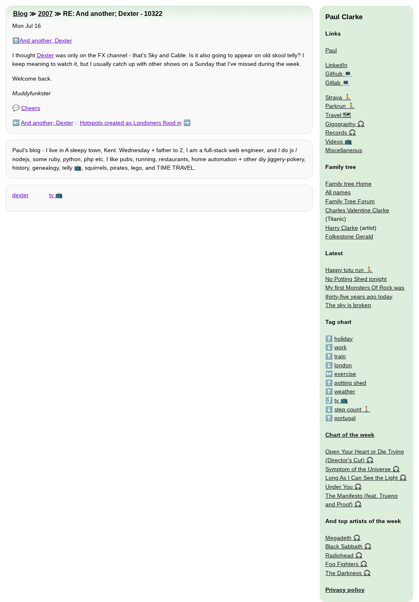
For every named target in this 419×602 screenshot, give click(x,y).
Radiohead (339, 555)
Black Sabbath (344, 546)
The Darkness (343, 573)
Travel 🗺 (338, 115)
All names (338, 192)
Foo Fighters (341, 564)
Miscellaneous (343, 150)
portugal (345, 418)
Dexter (45, 55)
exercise (345, 374)
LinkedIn (336, 65)
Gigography (340, 124)
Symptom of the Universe (358, 469)
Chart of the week (349, 434)
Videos (334, 141)
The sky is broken (348, 305)
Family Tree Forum (350, 201)
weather (344, 391)
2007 (45, 13)
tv (51, 195)
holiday (343, 338)
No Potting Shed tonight (356, 279)
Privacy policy (345, 589)
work (340, 347)
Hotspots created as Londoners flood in (131, 122)
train (340, 356)
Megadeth (338, 538)
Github (333, 73)
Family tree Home (348, 183)
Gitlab (332, 82)
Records (336, 132)
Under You (339, 486)
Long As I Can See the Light (361, 477)
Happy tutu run (344, 270)
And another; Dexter (46, 40)
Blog (20, 13)
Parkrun (335, 106)
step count (347, 409)
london (343, 365)
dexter (20, 195)
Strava (333, 97)
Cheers (30, 108)
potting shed (350, 383)
